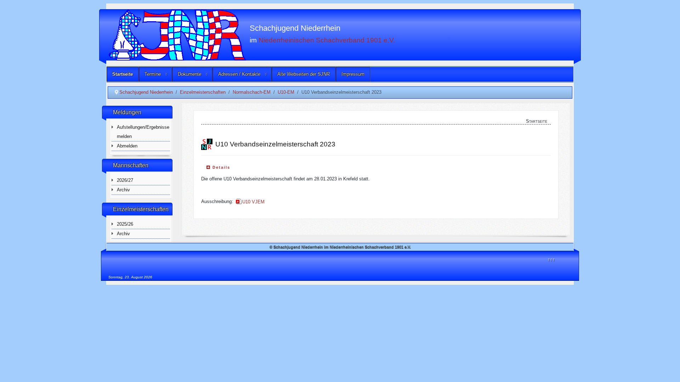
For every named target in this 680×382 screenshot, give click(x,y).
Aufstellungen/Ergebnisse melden (143, 132)
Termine (152, 74)
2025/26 (125, 224)
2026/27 (125, 180)
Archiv (123, 189)
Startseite (122, 74)
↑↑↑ (551, 259)
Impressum (352, 74)
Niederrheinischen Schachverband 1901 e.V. (327, 40)
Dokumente (189, 74)
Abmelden (127, 146)
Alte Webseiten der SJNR (303, 74)
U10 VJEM (253, 201)
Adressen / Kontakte (239, 74)
